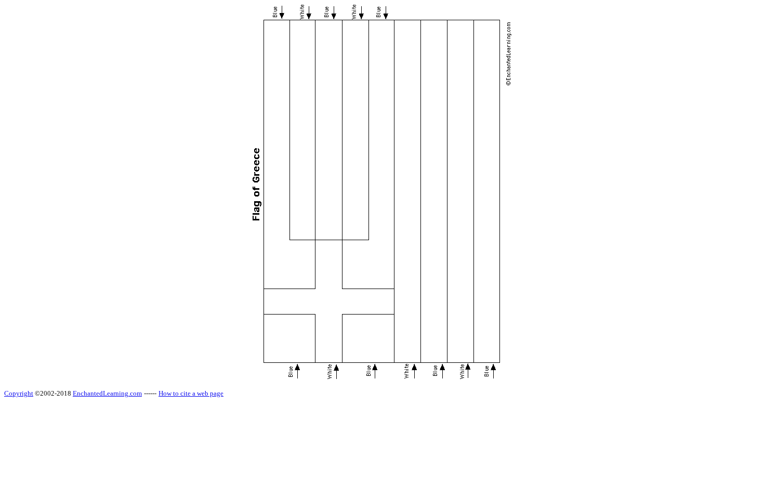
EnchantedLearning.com (107, 393)
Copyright (18, 393)
